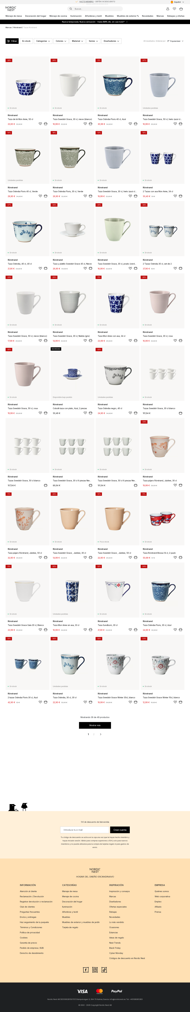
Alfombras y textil (93, 16)
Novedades (147, 16)
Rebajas (113, 912)
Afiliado (158, 906)
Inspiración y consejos (119, 891)
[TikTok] (104, 969)
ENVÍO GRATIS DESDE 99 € (97, 2)
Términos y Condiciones (31, 927)
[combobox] (177, 2)
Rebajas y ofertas (175, 16)
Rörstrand (17, 27)
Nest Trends (115, 942)
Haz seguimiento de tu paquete (34, 922)
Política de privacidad (30, 932)
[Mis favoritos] (174, 8)
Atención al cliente (28, 891)
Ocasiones (114, 927)
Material (76, 41)
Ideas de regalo (116, 937)
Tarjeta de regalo (70, 927)
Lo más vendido (116, 922)
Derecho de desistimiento (32, 953)
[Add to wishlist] (40, 124)
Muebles (109, 16)
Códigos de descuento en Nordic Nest (127, 958)
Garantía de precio (28, 942)
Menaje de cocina (58, 16)
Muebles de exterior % (128, 16)
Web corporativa (162, 896)
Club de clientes (27, 906)
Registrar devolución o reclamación (36, 901)
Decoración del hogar (35, 16)
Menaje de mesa (14, 16)
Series (92, 41)
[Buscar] (70, 8)
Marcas (160, 16)
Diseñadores (110, 41)
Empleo (158, 901)
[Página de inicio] (11, 9)
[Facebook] (85, 969)
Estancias (113, 932)
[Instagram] (95, 969)
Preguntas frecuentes (30, 912)
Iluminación (76, 16)
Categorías (41, 41)
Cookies (24, 937)
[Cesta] (181, 8)
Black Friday (115, 948)
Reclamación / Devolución (32, 896)
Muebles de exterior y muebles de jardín (81, 922)
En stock (26, 41)
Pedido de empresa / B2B (32, 948)
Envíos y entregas (28, 917)
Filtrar (14, 41)
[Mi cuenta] (167, 8)
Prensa (158, 912)
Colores (59, 41)
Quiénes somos (162, 891)
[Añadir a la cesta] (45, 123)
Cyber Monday (116, 953)
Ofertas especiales (118, 906)
